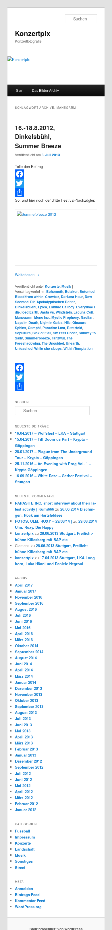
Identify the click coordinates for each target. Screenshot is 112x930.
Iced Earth (30, 312)
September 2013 (29, 706)
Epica (42, 307)
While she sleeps (48, 348)
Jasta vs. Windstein (56, 312)
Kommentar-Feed (30, 900)
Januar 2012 (25, 809)
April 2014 (24, 670)
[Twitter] (56, 183)
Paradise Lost (54, 327)
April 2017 (24, 585)
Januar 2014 (25, 682)
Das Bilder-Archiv (45, 90)
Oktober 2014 (26, 645)
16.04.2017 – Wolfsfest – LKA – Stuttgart (50, 433)
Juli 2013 (23, 718)
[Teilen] (56, 192)
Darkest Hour (72, 296)
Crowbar (52, 296)
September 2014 (29, 651)
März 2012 (24, 797)
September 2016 (29, 603)
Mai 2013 (22, 731)
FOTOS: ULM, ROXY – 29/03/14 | (43, 521)
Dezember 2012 (28, 761)
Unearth (72, 343)
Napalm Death (26, 322)
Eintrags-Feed (27, 894)
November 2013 (28, 694)
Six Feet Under (65, 332)
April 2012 (24, 791)
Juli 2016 (23, 615)
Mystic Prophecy (65, 317)
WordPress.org (28, 906)
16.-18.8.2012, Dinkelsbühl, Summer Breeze (38, 136)
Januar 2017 (25, 591)
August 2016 (26, 609)
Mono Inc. (42, 317)
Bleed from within (29, 296)
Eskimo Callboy (61, 307)
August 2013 (26, 712)
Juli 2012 (23, 773)
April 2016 (24, 633)
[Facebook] (56, 174)
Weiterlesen (27, 274)
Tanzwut (58, 338)
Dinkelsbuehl (25, 307)
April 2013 (24, 737)
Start (19, 90)
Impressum (25, 837)
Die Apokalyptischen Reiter (52, 301)
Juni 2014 (23, 664)
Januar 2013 (25, 755)
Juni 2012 (23, 779)
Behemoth (54, 291)
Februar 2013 (26, 749)
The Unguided (53, 343)
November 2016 (28, 597)
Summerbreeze (37, 338)
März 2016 (24, 639)
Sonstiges (24, 861)
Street (20, 867)
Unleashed (23, 348)
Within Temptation (77, 348)
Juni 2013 (23, 724)
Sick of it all (41, 332)
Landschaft (24, 849)
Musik (66, 286)
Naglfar (87, 317)
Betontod (87, 291)
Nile (67, 322)
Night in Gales (51, 322)
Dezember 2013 (28, 688)
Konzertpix (32, 33)
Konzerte (52, 286)
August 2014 (26, 657)
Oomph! (34, 327)
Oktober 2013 (26, 700)
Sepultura (23, 332)
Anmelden (24, 888)
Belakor (71, 291)
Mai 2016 (22, 627)
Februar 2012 (26, 803)
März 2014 (24, 676)
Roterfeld (74, 327)
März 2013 (24, 743)
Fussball (22, 831)
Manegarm (23, 317)
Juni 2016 (23, 621)
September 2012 (29, 767)
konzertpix (24, 533)
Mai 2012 (22, 785)
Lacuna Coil (83, 312)
